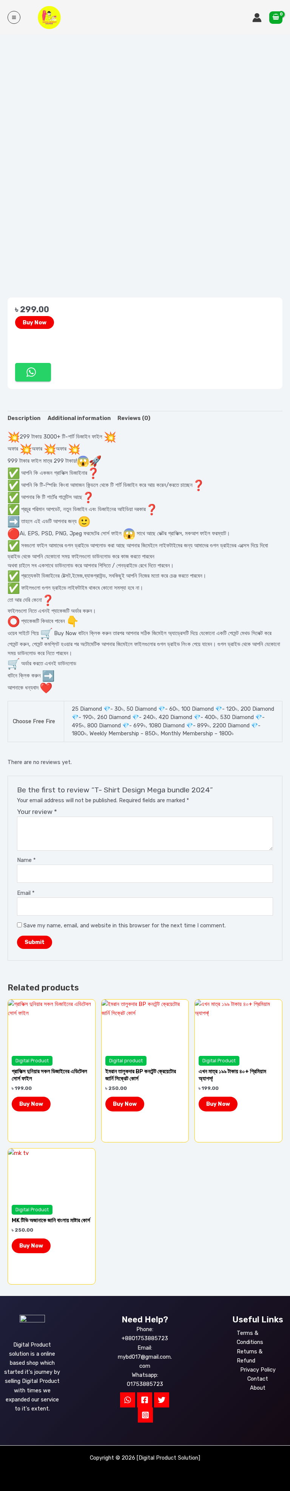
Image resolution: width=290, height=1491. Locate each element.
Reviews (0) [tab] (133, 418)
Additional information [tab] (79, 418)
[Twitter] (161, 1399)
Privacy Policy (258, 1369)
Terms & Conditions (250, 1337)
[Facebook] (144, 1399)
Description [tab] (24, 418)
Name (26, 860)
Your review (37, 811)
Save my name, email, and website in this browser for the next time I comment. (124, 925)
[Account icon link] (257, 17)
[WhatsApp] (127, 1399)
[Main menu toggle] (14, 17)
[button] (33, 372)
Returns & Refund (249, 1356)
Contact (257, 1378)
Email (26, 893)
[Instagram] (145, 1415)
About (257, 1387)
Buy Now (34, 322)
